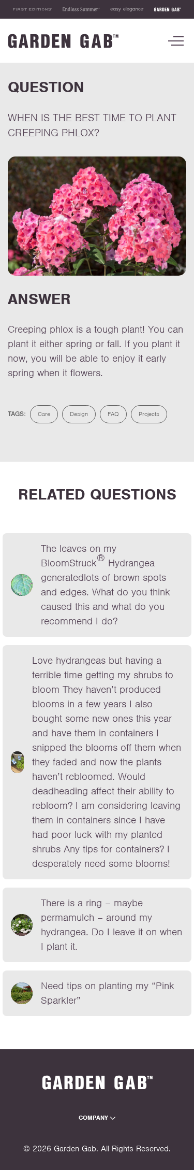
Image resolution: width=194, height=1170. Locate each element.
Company (94, 1118)
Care (44, 414)
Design (79, 414)
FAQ (113, 414)
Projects (149, 414)
